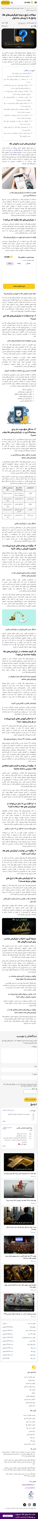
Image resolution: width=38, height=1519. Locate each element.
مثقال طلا (32, 1327)
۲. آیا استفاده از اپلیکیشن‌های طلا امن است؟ (17, 81)
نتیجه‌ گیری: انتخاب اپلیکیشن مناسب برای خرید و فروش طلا (17, 134)
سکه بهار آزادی (31, 1345)
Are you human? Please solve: (30, 1091)
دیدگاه (34, 1047)
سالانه (10, 263)
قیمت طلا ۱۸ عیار (30, 1331)
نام (35, 1066)
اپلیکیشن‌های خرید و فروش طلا (21, 73)
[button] (35, 2)
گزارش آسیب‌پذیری (29, 1399)
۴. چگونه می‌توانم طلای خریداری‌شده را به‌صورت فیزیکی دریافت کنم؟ (17, 93)
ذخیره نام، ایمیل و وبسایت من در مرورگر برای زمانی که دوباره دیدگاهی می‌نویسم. (20, 1085)
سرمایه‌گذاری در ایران (15, 150)
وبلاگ (33, 1393)
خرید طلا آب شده (14, 645)
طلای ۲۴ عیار (31, 1334)
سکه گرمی (32, 1355)
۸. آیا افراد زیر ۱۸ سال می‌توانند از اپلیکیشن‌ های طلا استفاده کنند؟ (17, 117)
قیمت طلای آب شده (29, 1415)
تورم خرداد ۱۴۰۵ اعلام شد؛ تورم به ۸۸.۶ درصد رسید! (21, 1200)
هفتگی (28, 263)
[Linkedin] (34, 1505)
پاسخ (4, 1121)
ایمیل (34, 1074)
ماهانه (19, 263)
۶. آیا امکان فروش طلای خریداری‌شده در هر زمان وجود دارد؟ (17, 105)
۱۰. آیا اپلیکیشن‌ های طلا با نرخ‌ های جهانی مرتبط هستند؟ (17, 129)
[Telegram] (24, 1505)
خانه (35, 8)
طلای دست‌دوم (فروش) (28, 1338)
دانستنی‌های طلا (29, 8)
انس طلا (33, 1358)
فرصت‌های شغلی (30, 1403)
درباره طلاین (31, 1380)
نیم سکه (33, 1348)
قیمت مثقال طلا (30, 1425)
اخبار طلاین (32, 1406)
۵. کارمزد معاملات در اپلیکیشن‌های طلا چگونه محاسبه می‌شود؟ (17, 99)
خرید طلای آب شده (29, 1377)
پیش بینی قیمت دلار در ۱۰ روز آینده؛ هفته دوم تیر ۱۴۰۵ (20, 1314)
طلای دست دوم (30, 1422)
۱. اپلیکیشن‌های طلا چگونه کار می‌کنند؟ (18, 76)
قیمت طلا (32, 1390)
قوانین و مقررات (30, 1384)
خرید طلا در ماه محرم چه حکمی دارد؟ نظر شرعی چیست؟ (20, 1174)
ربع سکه (33, 1352)
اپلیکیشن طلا (25, 199)
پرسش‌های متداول (12, 842)
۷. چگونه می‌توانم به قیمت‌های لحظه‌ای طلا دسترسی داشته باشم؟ (17, 111)
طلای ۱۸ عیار (32, 532)
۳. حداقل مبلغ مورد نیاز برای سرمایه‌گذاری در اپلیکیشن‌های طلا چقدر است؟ (17, 87)
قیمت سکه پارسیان (29, 1444)
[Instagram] (29, 1505)
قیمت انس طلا (30, 1428)
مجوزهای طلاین (30, 1396)
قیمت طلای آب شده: (28, 260)
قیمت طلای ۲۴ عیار (29, 1419)
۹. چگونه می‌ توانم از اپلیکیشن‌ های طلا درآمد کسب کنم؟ (17, 123)
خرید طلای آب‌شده (19, 286)
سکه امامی (32, 1341)
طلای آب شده (31, 1324)
